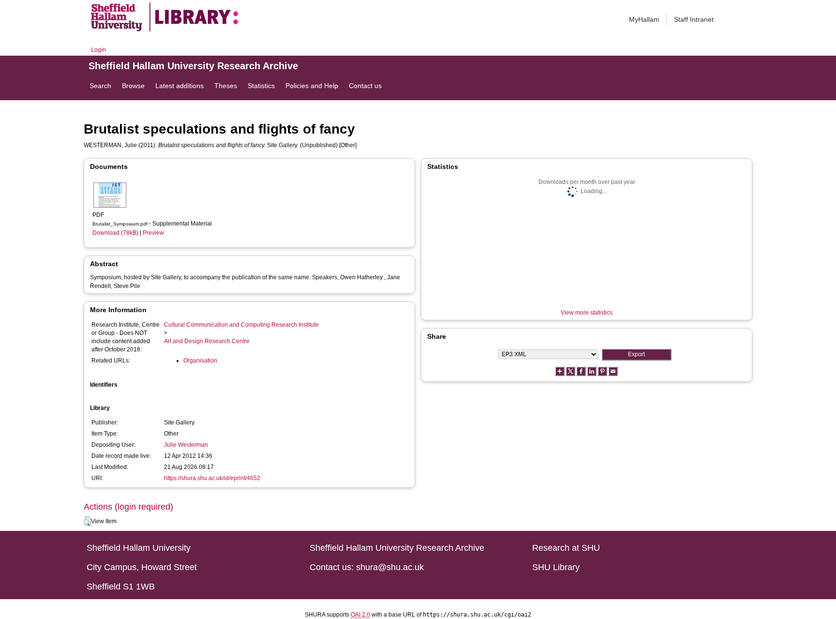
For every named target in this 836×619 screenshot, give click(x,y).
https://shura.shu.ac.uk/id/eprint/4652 (212, 478)
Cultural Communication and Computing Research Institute (241, 324)
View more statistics (586, 312)
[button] (87, 521)
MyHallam (644, 19)
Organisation (200, 360)
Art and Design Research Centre (207, 341)
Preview (153, 232)
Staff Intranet (694, 19)
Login (98, 49)
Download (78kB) (115, 232)
